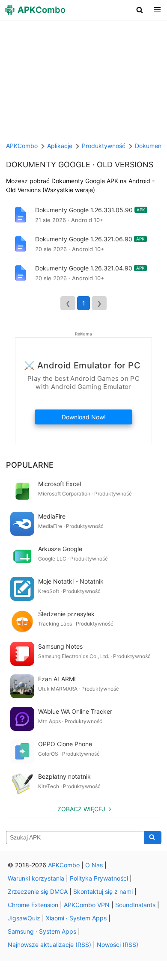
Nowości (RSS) (117, 944)
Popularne (30, 464)
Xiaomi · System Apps (76, 918)
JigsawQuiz (24, 918)
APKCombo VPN (87, 904)
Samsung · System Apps (42, 931)
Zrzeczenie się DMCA (38, 891)
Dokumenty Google (48, 164)
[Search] (152, 838)
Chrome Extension (33, 904)
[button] (140, 10)
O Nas (94, 865)
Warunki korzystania (36, 878)
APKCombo (22, 145)
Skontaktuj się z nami (103, 891)
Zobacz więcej (81, 809)
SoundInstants (135, 904)
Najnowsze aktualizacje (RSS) (49, 944)
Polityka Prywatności (99, 878)
